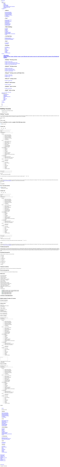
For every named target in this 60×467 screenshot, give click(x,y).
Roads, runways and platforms (9, 39)
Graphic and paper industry (5, 415)
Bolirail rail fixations (8, 84)
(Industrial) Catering (7, 24)
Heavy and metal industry (5, 413)
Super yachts (3, 449)
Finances (5, 4)
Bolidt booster (5, 95)
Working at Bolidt (6, 5)
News (6, 94)
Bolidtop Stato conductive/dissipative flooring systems (12, 63)
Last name (1, 194)
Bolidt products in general (4, 188)
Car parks (6, 31)
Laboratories (6, 30)
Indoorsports (6, 43)
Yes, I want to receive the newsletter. (6, 174)
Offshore (3, 451)
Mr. (1, 128)
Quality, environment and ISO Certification (9, 6)
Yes (24, 240)
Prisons (6, 34)
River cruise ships (7, 47)
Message (1, 173)
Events (4, 97)
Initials (1, 131)
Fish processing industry (8, 21)
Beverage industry (4, 425)
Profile (4, 3)
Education (6, 29)
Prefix (1, 130)
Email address (2, 236)
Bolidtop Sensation (3, 187)
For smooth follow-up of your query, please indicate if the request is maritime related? (11, 240)
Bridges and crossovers (5, 437)
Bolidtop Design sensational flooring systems (11, 62)
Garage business (7, 16)
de (2, 105)
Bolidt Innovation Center (7, 7)
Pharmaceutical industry (5, 412)
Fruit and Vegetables (7, 23)
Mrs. (3, 128)
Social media (5, 98)
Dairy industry (4, 423)
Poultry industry (7, 20)
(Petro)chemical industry (8, 14)
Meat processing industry (5, 420)
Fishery (6, 51)
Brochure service (2, 454)
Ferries (6, 49)
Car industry (6, 15)
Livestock (6, 50)
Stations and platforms (8, 32)
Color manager (2, 455)
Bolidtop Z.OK (7, 76)
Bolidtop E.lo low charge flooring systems (11, 64)
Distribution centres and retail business (10, 33)
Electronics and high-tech (8, 13)
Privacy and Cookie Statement (7, 180)
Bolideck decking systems (8, 68)
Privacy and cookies (3, 460)
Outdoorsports (7, 42)
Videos (4, 99)
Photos (4, 100)
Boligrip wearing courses (8, 74)
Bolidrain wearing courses (9, 75)
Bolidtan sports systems (8, 88)
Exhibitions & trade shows (7, 96)
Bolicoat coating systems (8, 80)
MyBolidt (3, 102)
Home (3, 408)
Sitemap (1, 458)
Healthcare (6, 28)
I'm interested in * (3, 132)
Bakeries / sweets (7, 22)
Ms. (5, 128)
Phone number (2, 235)
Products (3, 53)
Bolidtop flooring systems (8, 61)
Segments (3, 8)
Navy (6, 48)
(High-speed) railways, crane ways (9, 38)
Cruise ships (3, 446)
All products (31, 56)
